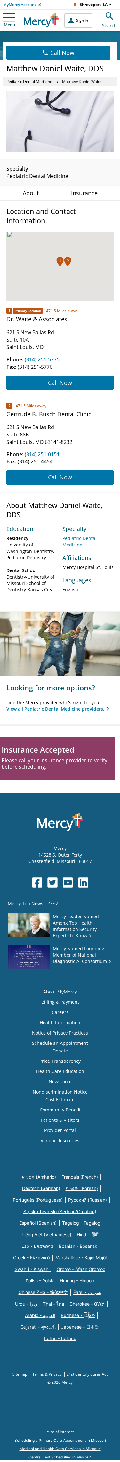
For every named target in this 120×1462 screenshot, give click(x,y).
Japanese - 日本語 (80, 1327)
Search (109, 25)
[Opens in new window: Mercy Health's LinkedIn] (83, 882)
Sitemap (20, 1374)
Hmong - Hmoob (77, 1280)
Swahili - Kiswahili (33, 1269)
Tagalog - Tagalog (81, 1223)
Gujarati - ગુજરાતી (38, 1327)
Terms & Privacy (47, 1374)
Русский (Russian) (87, 1200)
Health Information (60, 1022)
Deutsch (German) (41, 1188)
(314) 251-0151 (42, 454)
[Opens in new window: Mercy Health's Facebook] (37, 882)
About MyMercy (60, 992)
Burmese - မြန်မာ (78, 1315)
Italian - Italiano (60, 1338)
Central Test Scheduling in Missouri (60, 1457)
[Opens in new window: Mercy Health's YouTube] (68, 882)
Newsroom (60, 1081)
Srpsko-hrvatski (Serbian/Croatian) (59, 1211)
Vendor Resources (60, 1140)
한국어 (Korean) (82, 1188)
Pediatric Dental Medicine (29, 81)
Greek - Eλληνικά (31, 1257)
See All (54, 904)
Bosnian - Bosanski (78, 1246)
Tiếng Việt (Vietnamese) (46, 1234)
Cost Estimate (60, 1099)
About (31, 193)
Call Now (62, 52)
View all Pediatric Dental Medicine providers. (56, 709)
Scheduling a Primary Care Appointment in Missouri (60, 1440)
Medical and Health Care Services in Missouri (60, 1448)
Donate (60, 1051)
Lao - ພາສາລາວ (37, 1246)
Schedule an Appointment (60, 1043)
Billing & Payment (60, 1002)
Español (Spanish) (38, 1223)
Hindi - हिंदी (87, 1234)
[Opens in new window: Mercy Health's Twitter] (52, 882)
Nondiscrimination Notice (60, 1092)
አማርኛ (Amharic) (39, 1176)
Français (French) (79, 1176)
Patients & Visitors (60, 1120)
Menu (9, 25)
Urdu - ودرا (26, 1303)
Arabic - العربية (40, 1315)
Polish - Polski (40, 1280)
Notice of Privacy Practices (60, 1033)
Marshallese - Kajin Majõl (81, 1257)
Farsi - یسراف (87, 1292)
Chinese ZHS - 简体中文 (43, 1292)
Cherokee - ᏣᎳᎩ (87, 1303)
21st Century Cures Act (87, 1374)
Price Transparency (60, 1061)
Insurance (84, 193)
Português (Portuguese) (38, 1200)
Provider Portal (60, 1130)
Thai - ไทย (53, 1303)
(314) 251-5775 (42, 359)
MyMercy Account (19, 4)
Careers (60, 1012)
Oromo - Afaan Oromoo (81, 1269)
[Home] (41, 20)
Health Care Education (60, 1071)
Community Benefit (60, 1110)
